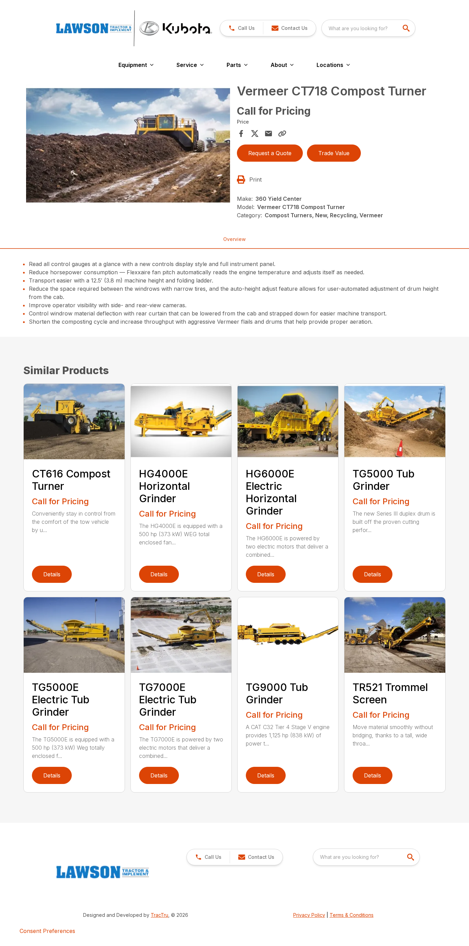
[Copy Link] (282, 133)
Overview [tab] (234, 239)
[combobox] (368, 28)
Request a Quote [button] (269, 153)
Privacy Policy (309, 915)
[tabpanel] (128, 146)
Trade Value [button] (334, 153)
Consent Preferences (47, 930)
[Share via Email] (268, 133)
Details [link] (51, 574)
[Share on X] (255, 133)
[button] (241, 28)
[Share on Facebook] (241, 133)
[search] (407, 28)
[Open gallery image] (128, 145)
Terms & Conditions (352, 915)
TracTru (159, 915)
